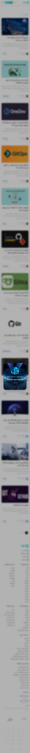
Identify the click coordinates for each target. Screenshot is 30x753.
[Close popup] (25, 363)
